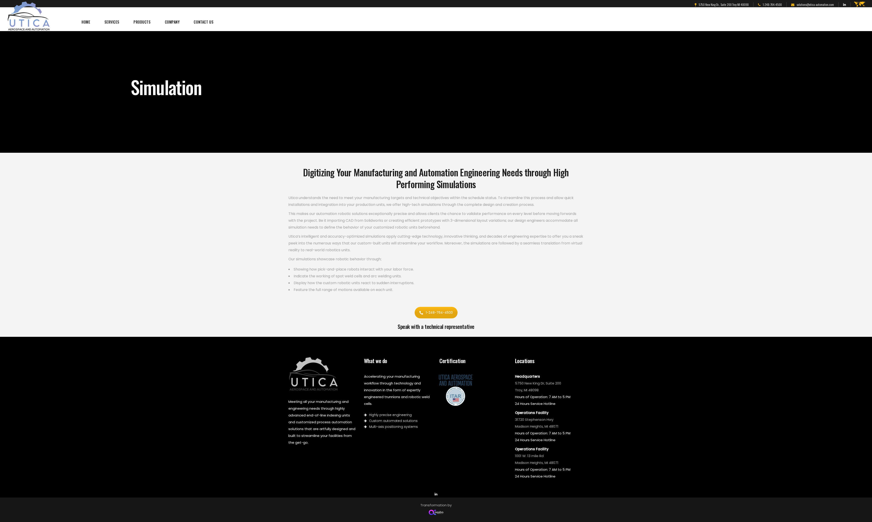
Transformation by (436, 505)
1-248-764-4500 (439, 312)
